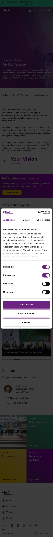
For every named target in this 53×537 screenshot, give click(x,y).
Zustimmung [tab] (9, 220)
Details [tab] (26, 220)
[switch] (46, 275)
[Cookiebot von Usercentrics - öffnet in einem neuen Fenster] (38, 212)
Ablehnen (26, 322)
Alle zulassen (26, 304)
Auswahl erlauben (26, 313)
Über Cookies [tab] (43, 220)
